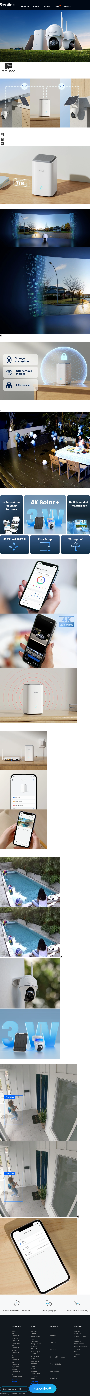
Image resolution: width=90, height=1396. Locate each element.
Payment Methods (34, 1347)
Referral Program (77, 1340)
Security (53, 1343)
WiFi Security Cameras (16, 1357)
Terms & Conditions (18, 1394)
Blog (32, 1339)
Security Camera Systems (15, 1364)
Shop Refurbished (17, 1375)
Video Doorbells (16, 1370)
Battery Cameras (16, 1339)
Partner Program (80, 1336)
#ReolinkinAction (80, 1346)
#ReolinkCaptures (57, 1357)
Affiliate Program (77, 1332)
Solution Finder (15, 1380)
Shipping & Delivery (35, 1362)
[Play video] (1, 335)
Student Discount (77, 1350)
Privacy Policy (4, 1394)
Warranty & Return (35, 1352)
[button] (25, 6)
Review (53, 1350)
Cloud (36, 6)
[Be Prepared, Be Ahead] (7, 5)
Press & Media (55, 1364)
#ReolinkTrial (79, 1344)
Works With (54, 1378)
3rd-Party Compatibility (36, 1343)
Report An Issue (35, 1377)
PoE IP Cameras (16, 1351)
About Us (53, 1336)
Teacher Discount (77, 1355)
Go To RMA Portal (35, 1357)
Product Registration (35, 1372)
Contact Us (54, 1371)
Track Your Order (35, 1367)
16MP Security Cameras (16, 1333)
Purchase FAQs (34, 1382)
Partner (67, 6)
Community (35, 1336)
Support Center (34, 1332)
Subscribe (41, 1389)
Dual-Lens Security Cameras (16, 1345)
